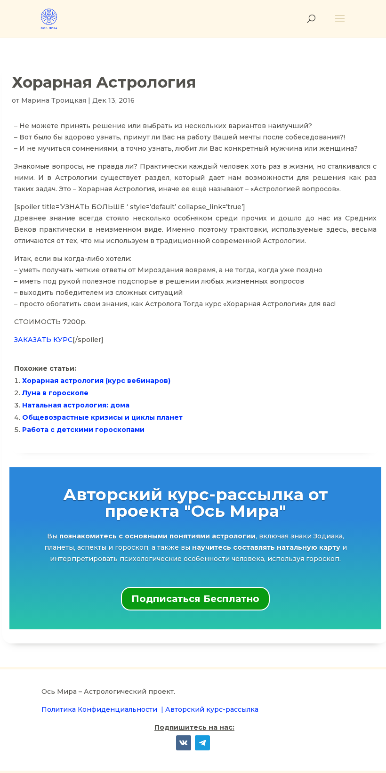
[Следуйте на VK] (183, 742)
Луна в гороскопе (55, 393)
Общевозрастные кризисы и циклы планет (102, 417)
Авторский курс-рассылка (211, 709)
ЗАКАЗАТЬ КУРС (43, 339)
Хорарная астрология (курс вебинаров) (96, 380)
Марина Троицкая (53, 100)
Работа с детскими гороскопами (83, 429)
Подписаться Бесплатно (195, 598)
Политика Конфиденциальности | (103, 709)
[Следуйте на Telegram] (202, 742)
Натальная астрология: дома (75, 405)
